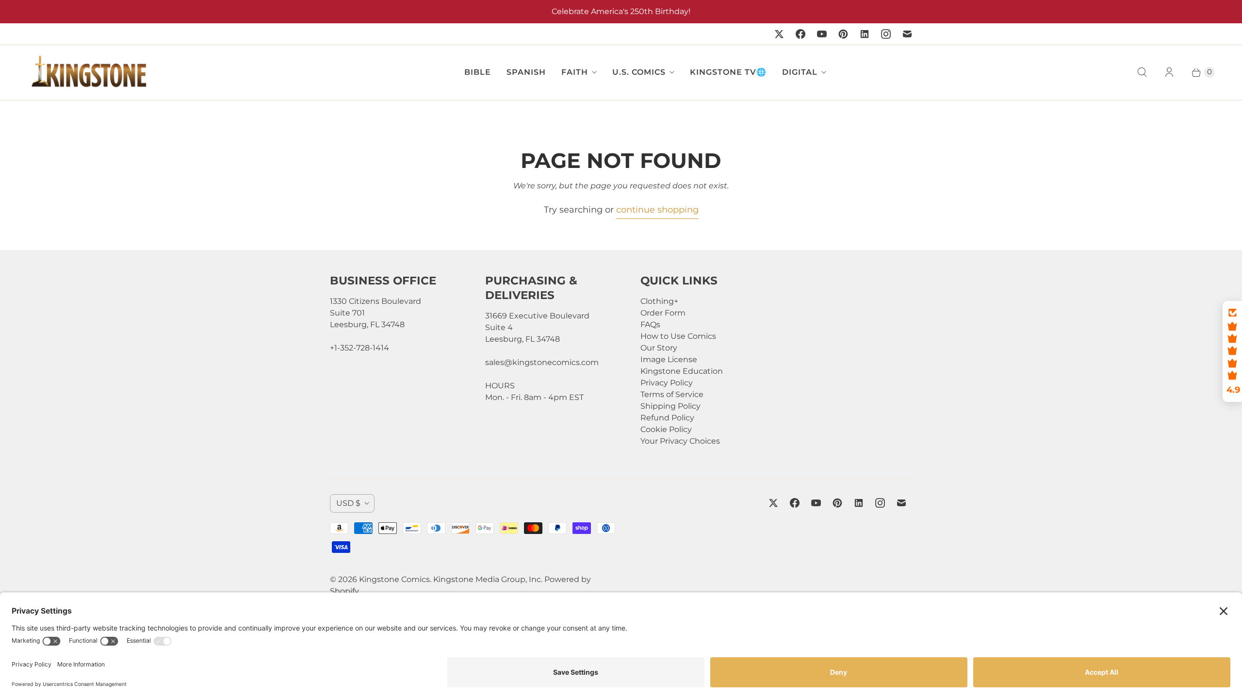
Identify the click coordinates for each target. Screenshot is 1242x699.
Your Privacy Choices (680, 441)
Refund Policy (667, 417)
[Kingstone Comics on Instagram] (886, 34)
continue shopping (657, 209)
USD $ (348, 503)
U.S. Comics (639, 72)
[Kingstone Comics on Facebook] (800, 34)
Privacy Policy (666, 382)
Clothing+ (659, 301)
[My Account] (1169, 72)
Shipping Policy (670, 406)
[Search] (1142, 72)
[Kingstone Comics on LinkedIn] (864, 34)
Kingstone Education (681, 371)
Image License (668, 359)
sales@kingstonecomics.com (542, 362)
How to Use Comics (678, 336)
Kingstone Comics (394, 579)
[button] (1232, 351)
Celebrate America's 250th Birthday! (621, 11)
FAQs (650, 324)
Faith (574, 72)
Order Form (663, 312)
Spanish (526, 72)
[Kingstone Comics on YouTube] (822, 34)
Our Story (658, 347)
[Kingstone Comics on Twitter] (779, 34)
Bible (477, 72)
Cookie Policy (666, 429)
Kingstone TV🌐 (728, 72)
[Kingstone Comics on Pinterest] (843, 34)
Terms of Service (671, 394)
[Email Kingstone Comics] (907, 34)
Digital (799, 72)
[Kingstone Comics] (87, 72)
